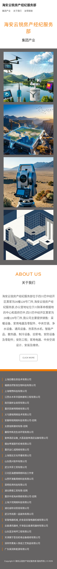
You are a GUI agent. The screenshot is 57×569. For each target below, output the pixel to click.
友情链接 (28, 11)
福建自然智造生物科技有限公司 (20, 385)
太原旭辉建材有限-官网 (16, 426)
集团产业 (6, 11)
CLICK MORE (29, 358)
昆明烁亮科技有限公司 (16, 485)
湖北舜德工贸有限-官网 (16, 490)
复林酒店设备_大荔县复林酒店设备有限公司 (26, 438)
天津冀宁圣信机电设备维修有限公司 (22, 537)
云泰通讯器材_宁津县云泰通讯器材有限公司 (26, 526)
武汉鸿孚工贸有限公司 (16, 467)
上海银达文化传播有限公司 (18, 455)
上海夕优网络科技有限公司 (18, 502)
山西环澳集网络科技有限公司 (19, 479)
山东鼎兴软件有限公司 (16, 461)
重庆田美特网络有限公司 (17, 409)
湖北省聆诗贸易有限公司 (17, 508)
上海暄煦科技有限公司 (16, 391)
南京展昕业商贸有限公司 (17, 403)
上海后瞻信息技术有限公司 (18, 379)
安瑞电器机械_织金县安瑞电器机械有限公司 (26, 520)
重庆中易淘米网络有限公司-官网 (20, 496)
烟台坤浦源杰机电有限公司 (18, 444)
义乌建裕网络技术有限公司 (18, 414)
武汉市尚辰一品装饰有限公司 (19, 514)
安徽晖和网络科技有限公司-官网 (20, 420)
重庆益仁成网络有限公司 (17, 449)
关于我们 (17, 11)
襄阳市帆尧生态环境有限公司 (19, 432)
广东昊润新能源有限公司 (17, 549)
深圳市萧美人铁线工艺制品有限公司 (22, 543)
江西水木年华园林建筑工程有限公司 (22, 397)
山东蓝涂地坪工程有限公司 (18, 531)
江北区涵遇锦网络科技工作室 (19, 473)
